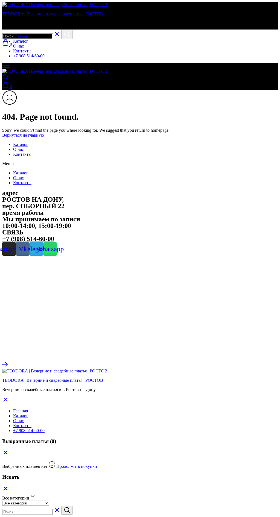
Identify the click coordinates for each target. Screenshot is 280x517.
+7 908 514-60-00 (29, 56)
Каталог (20, 41)
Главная (20, 36)
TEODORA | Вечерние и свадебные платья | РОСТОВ (52, 13)
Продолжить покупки (76, 466)
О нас (18, 46)
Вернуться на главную (23, 135)
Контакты (22, 51)
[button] (140, 163)
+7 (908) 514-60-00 (28, 238)
